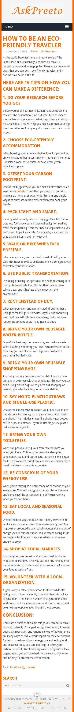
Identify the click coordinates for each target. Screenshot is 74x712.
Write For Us (35, 707)
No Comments (49, 51)
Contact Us (58, 707)
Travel (34, 51)
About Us (14, 707)
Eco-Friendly (17, 667)
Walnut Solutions (37, 703)
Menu (9, 26)
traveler (21, 191)
